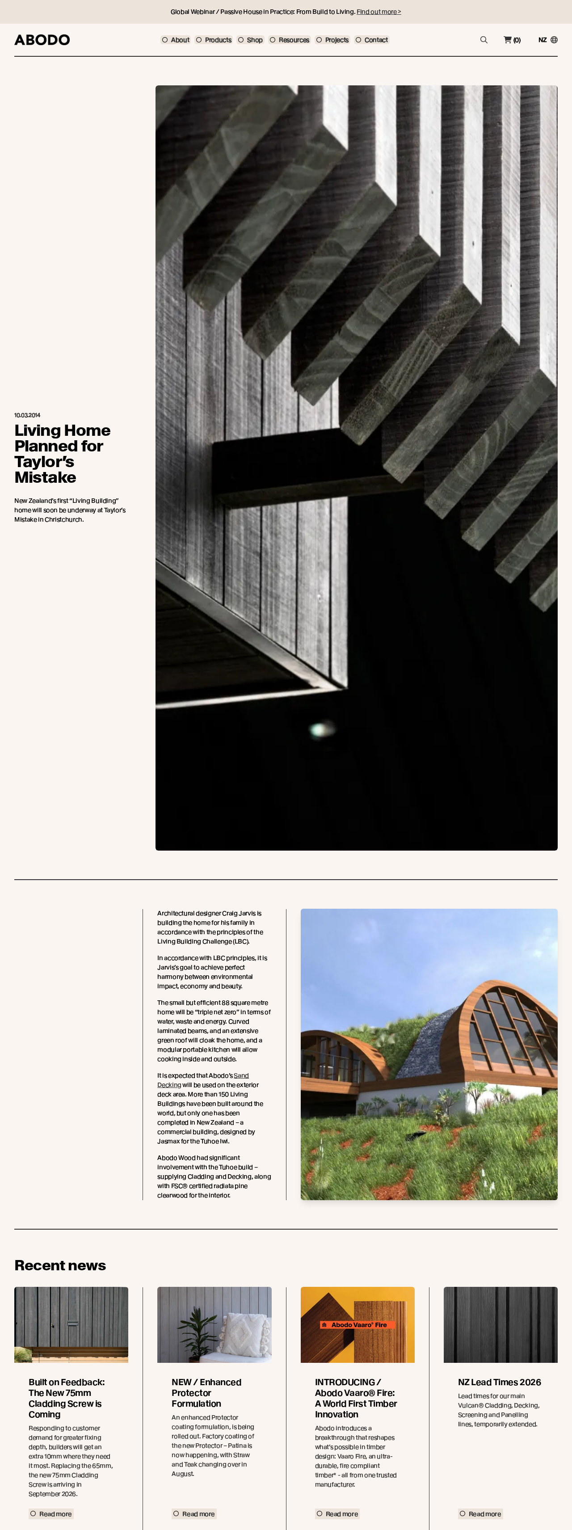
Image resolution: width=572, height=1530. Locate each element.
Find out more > (379, 11)
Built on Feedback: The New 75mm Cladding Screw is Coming (67, 1398)
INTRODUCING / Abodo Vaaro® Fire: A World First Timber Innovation (356, 1398)
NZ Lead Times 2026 (499, 1382)
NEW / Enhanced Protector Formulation (206, 1393)
